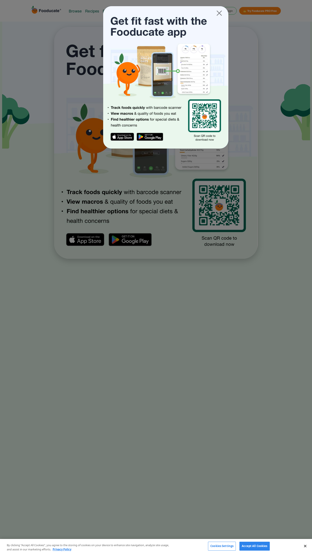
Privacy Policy (62, 549)
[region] (156, 546)
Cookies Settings (221, 546)
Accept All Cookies (254, 546)
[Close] (219, 13)
